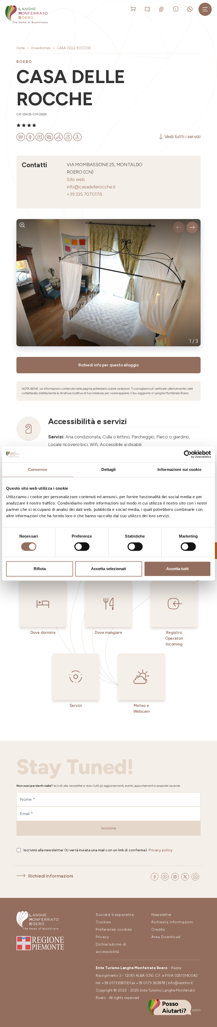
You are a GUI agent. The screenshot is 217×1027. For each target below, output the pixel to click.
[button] (178, 227)
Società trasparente (115, 914)
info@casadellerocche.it (91, 186)
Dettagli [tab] (108, 469)
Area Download (165, 937)
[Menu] (205, 9)
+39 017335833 (115, 983)
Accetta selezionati (108, 568)
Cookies (103, 922)
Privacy (102, 937)
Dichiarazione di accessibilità (111, 948)
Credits (158, 929)
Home (20, 48)
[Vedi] (22, 225)
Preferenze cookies (114, 929)
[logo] (26, 14)
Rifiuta (40, 568)
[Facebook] (155, 876)
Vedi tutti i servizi (182, 136)
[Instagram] (175, 876)
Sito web (76, 179)
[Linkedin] (195, 876)
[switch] (81, 546)
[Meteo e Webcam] (162, 8)
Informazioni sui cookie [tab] (179, 469)
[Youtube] (165, 876)
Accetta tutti (177, 568)
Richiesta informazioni (172, 922)
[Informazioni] (176, 8)
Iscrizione (108, 828)
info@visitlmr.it (180, 983)
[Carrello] (134, 8)
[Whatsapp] (191, 8)
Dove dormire (40, 48)
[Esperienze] (148, 8)
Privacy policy (160, 850)
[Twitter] (185, 876)
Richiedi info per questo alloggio (108, 365)
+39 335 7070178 (84, 194)
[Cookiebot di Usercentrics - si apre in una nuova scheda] (188, 454)
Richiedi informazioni (50, 876)
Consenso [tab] (37, 469)
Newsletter (161, 914)
